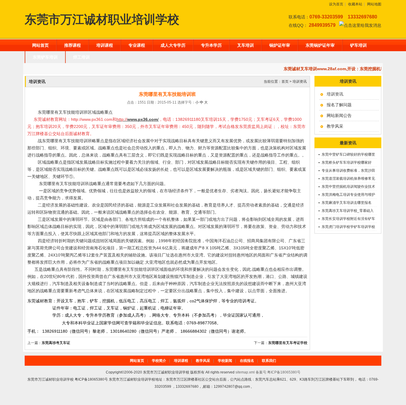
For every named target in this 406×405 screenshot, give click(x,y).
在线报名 (247, 361)
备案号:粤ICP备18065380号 (278, 372)
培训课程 (104, 45)
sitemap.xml (245, 372)
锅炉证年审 (279, 45)
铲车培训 (358, 45)
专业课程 (136, 45)
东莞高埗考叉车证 (56, 343)
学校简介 (159, 361)
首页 (285, 81)
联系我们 (269, 361)
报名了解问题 (339, 104)
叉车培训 (245, 45)
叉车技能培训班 (74, 183)
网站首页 (40, 45)
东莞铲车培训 (45, 57)
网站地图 (374, 4)
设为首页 (336, 4)
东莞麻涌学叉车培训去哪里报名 (347, 203)
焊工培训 (81, 57)
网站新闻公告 (339, 115)
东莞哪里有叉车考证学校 (287, 343)
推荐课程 (72, 45)
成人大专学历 (172, 45)
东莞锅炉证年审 (320, 45)
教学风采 (335, 126)
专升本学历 (211, 45)
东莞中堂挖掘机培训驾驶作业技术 (348, 186)
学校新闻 (225, 361)
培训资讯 (335, 94)
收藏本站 (355, 4)
